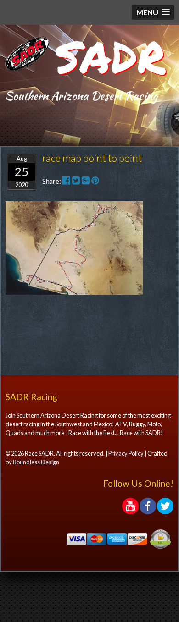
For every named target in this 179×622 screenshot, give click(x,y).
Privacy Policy (126, 453)
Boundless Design (36, 462)
